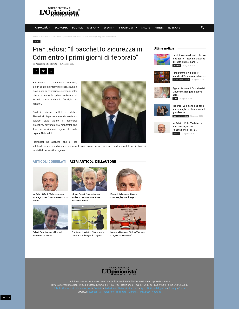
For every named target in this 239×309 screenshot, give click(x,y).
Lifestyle (176, 65)
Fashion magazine (180, 116)
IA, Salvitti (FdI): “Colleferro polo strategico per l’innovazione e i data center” (50, 197)
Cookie (182, 288)
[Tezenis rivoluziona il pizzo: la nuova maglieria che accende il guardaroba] (162, 110)
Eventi (108, 27)
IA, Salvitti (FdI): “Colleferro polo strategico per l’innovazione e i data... (187, 126)
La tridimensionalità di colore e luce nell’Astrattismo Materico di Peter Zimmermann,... (189, 58)
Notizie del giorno (156, 288)
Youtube (156, 291)
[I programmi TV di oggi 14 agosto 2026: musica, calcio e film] (162, 77)
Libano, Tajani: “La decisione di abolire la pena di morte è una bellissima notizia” (86, 197)
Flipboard (121, 291)
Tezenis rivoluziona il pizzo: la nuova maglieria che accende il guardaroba (189, 109)
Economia (61, 27)
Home (35, 36)
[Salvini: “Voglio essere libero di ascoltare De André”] (50, 217)
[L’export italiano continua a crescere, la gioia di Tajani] (128, 179)
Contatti (98, 288)
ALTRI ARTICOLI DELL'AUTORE (93, 162)
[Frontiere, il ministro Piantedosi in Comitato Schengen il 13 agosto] (89, 217)
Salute (145, 27)
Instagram (108, 291)
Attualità (41, 27)
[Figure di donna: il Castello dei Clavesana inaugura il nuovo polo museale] (162, 92)
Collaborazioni (84, 288)
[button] (202, 27)
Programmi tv (128, 27)
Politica (77, 27)
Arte (175, 98)
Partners (134, 288)
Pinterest (145, 291)
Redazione (110, 288)
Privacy (172, 288)
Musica (91, 27)
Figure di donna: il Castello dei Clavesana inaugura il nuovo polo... (189, 91)
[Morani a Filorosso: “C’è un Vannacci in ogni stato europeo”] (128, 217)
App (143, 288)
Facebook (92, 291)
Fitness (159, 27)
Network (122, 288)
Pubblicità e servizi (63, 288)
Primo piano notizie (181, 80)
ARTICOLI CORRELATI (49, 162)
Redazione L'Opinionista (46, 64)
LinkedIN (133, 291)
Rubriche (174, 27)
